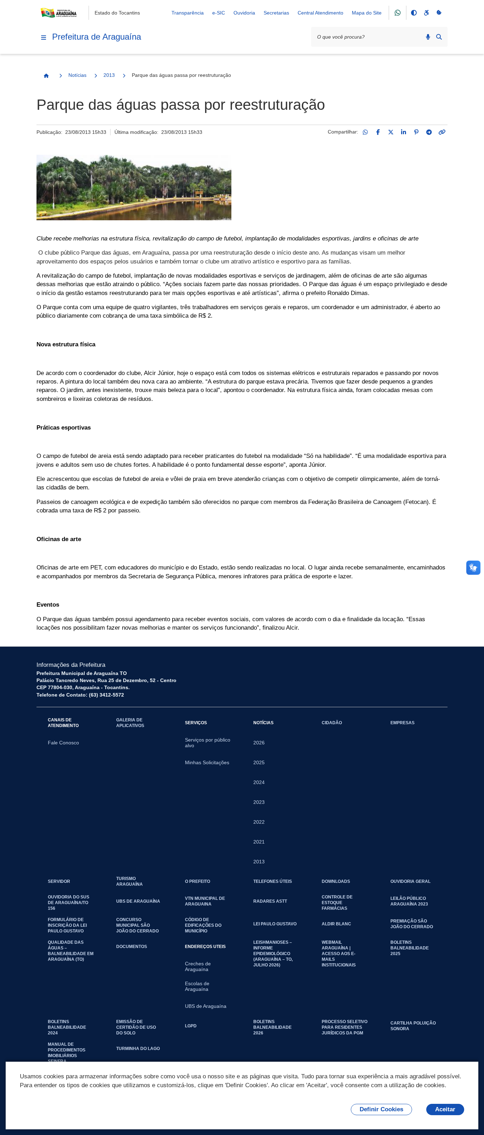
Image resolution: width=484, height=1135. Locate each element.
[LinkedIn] (403, 132)
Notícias (77, 75)
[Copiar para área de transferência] (442, 132)
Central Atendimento (320, 13)
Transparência (187, 13)
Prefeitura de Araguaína (96, 36)
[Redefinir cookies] (439, 12)
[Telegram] (429, 132)
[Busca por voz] (428, 36)
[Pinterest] (416, 132)
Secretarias (276, 13)
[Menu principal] (43, 37)
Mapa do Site (367, 13)
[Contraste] (413, 12)
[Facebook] (378, 132)
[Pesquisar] (439, 36)
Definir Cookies (381, 1109)
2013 (109, 75)
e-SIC (218, 13)
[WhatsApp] (365, 132)
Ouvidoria (244, 13)
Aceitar (445, 1109)
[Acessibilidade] (426, 12)
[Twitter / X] (390, 132)
